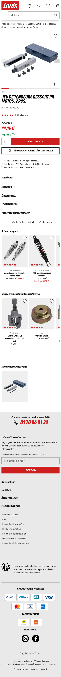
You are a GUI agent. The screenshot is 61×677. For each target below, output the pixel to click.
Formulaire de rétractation (14, 534)
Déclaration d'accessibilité (14, 538)
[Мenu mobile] (3, 15)
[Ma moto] (38, 5)
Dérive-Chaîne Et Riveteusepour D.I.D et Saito (14, 338)
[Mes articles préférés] (48, 5)
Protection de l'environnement (16, 543)
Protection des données (13, 524)
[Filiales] (29, 5)
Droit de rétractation (11, 529)
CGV (4, 519)
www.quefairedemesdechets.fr (28, 573)
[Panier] (57, 5)
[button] (56, 15)
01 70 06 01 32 (34, 423)
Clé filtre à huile (41, 336)
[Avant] (57, 61)
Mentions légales (10, 514)
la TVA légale (25, 161)
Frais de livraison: (8, 164)
